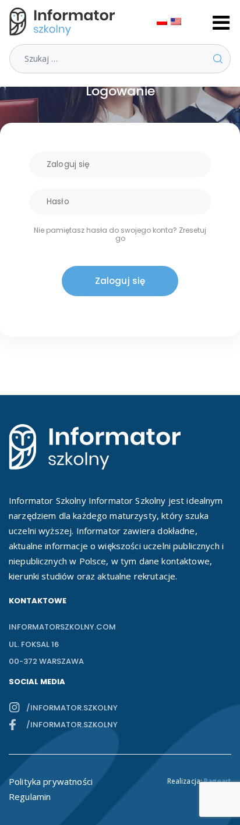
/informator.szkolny (72, 707)
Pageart (217, 781)
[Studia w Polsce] (64, 21)
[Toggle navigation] (221, 21)
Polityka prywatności (51, 781)
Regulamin (30, 796)
